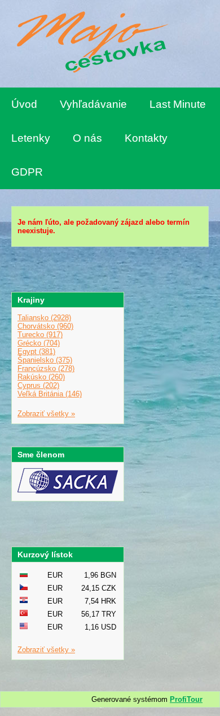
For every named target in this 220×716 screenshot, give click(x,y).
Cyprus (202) (38, 385)
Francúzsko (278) (45, 368)
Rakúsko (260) (41, 377)
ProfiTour (186, 699)
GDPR (27, 172)
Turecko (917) (40, 334)
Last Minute (177, 104)
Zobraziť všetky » (46, 413)
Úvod (24, 104)
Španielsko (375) (44, 360)
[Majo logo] (90, 43)
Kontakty (146, 138)
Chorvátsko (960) (45, 326)
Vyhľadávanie (93, 104)
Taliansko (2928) (44, 317)
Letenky (30, 138)
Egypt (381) (36, 351)
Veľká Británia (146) (49, 394)
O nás (87, 138)
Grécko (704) (38, 343)
